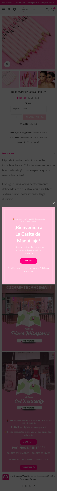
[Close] (53, 203)
